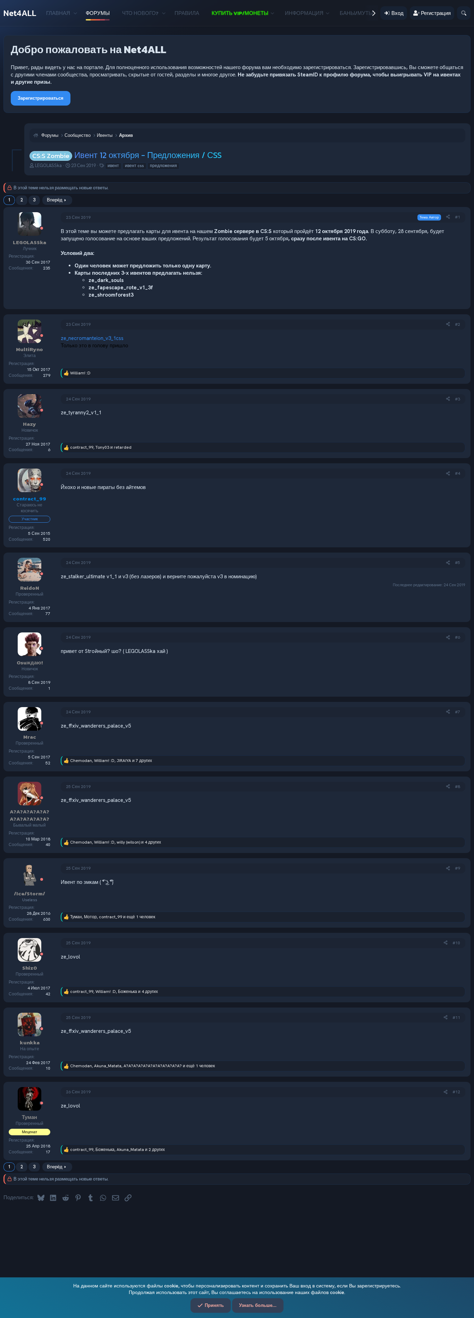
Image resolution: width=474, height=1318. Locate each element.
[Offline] (41, 228)
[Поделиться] (447, 217)
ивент (113, 165)
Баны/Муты (356, 13)
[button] (75, 13)
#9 (457, 868)
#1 (457, 217)
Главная (58, 13)
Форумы (98, 13)
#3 (457, 399)
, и (101, 447)
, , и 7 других (111, 760)
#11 (456, 1017)
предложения (163, 165)
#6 (457, 637)
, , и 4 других (115, 842)
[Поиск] (464, 13)
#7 (457, 712)
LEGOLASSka (48, 165)
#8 (457, 786)
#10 (456, 943)
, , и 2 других (117, 1149)
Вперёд (54, 200)
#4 (457, 473)
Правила (187, 13)
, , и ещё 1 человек (112, 917)
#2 (457, 324)
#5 (457, 562)
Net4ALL (19, 13)
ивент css (134, 165)
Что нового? (140, 13)
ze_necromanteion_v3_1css (92, 338)
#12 (456, 1092)
